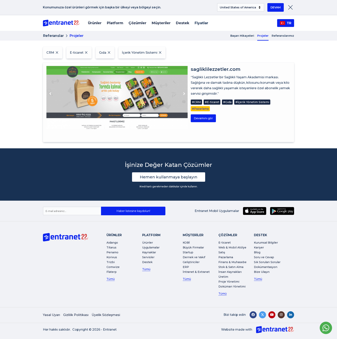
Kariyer (259, 247)
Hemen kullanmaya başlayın (168, 177)
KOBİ (186, 242)
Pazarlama (225, 257)
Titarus (111, 247)
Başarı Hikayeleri (242, 35)
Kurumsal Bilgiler (266, 242)
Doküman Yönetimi (232, 286)
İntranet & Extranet (196, 272)
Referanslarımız (283, 35)
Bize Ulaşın (262, 272)
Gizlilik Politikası (76, 315)
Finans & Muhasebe (232, 262)
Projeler (263, 35)
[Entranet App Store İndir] (254, 211)
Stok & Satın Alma (230, 267)
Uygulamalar (151, 247)
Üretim (223, 276)
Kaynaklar (149, 252)
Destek (182, 23)
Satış (221, 252)
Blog (257, 252)
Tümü (110, 279)
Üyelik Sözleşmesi (106, 315)
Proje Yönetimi (228, 281)
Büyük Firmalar (193, 247)
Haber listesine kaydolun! (133, 211)
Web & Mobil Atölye (232, 247)
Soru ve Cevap (264, 257)
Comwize (113, 267)
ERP (186, 267)
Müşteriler (161, 23)
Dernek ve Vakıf (194, 257)
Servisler (148, 257)
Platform (115, 23)
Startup (188, 252)
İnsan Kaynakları (230, 272)
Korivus (111, 257)
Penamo (112, 252)
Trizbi (110, 262)
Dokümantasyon (265, 267)
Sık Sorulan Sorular (267, 262)
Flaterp (111, 272)
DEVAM (275, 7)
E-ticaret (224, 242)
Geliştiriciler (191, 262)
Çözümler (137, 23)
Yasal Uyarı (51, 315)
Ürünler (95, 23)
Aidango (112, 242)
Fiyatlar (201, 23)
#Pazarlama (200, 108)
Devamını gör (203, 118)
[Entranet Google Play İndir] (282, 211)
